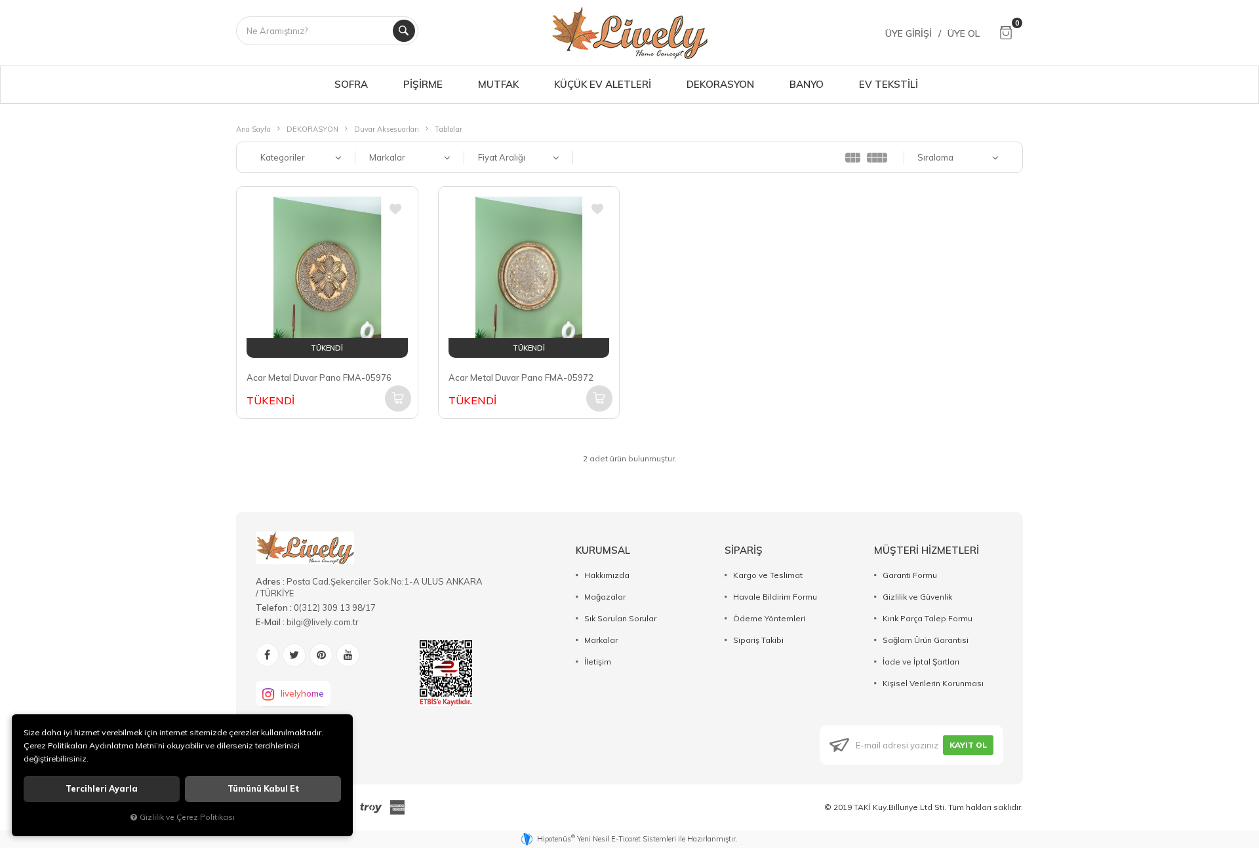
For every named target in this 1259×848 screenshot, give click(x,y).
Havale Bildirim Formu (775, 597)
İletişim (597, 661)
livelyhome (302, 693)
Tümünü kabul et (263, 789)
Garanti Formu (910, 575)
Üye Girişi (908, 33)
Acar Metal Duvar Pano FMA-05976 (319, 377)
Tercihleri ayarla (102, 789)
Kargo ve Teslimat (768, 575)
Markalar (601, 640)
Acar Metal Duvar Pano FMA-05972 (521, 377)
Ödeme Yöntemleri (769, 618)
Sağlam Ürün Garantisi (926, 640)
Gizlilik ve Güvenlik (917, 597)
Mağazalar (605, 597)
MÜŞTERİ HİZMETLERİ (926, 550)
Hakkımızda (607, 575)
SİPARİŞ (744, 550)
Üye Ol (964, 33)
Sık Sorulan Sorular (620, 618)
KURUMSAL (603, 550)
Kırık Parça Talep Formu (927, 618)
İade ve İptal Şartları (921, 661)
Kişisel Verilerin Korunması (933, 683)
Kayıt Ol (968, 745)
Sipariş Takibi (758, 640)
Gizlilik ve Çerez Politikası (187, 817)
